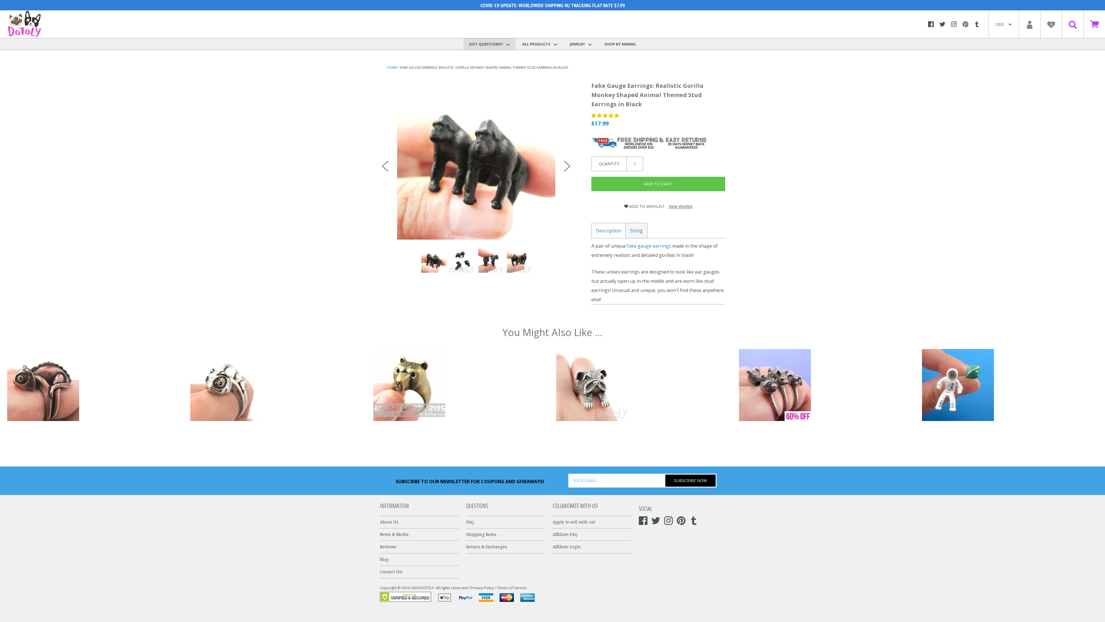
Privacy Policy (482, 587)
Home (392, 67)
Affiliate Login (566, 547)
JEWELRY (578, 44)
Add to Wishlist (646, 206)
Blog (384, 559)
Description (608, 230)
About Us (389, 522)
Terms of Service (512, 587)
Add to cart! (658, 184)
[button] (605, 115)
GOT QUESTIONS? (486, 44)
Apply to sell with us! (573, 522)
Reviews (388, 547)
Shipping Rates (481, 534)
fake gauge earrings (649, 246)
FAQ (470, 522)
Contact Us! (391, 572)
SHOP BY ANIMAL (620, 44)
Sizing (636, 230)
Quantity (609, 163)
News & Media (394, 534)
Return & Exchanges (486, 547)
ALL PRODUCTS (536, 44)
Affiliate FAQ (565, 534)
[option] (476, 160)
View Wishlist (681, 206)
